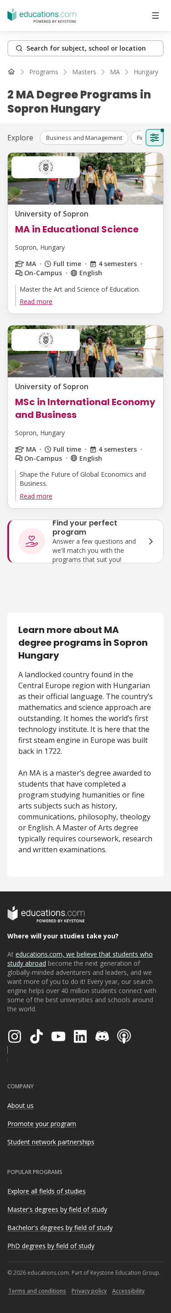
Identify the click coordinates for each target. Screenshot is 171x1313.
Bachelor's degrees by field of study (60, 1227)
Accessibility (128, 1291)
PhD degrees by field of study (50, 1245)
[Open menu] (155, 15)
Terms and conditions (37, 1291)
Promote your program (41, 1123)
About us (20, 1105)
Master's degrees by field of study (57, 1209)
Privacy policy (89, 1291)
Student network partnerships (50, 1142)
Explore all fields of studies (46, 1191)
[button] (84, 137)
